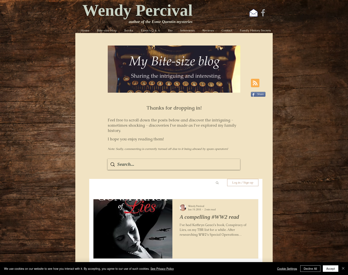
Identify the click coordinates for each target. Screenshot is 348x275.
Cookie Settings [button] (287, 269)
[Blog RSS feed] (255, 83)
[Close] (343, 268)
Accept (330, 269)
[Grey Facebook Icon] (263, 13)
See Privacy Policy (162, 269)
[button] (217, 183)
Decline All (310, 269)
